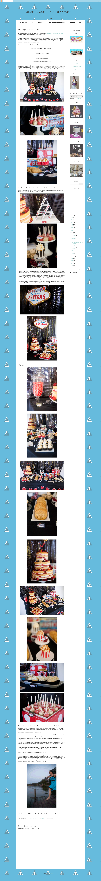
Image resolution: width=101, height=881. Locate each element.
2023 (72, 222)
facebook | (24, 816)
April (73, 253)
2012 (72, 263)
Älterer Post (63, 861)
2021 (72, 225)
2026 (72, 217)
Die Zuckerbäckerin (57, 22)
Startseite (42, 861)
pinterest (33, 816)
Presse (77, 63)
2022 (72, 224)
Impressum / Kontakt (77, 66)
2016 (72, 233)
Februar (73, 256)
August (73, 248)
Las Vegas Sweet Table (76, 245)
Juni (73, 250)
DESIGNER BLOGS (54, 873)
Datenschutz (76, 69)
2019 (72, 229)
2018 (72, 230)
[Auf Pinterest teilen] (52, 818)
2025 (72, 219)
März (73, 255)
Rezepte (41, 22)
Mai (72, 251)
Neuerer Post (21, 861)
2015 (72, 258)
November (74, 236)
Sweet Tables (75, 22)
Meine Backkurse (27, 22)
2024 (72, 221)
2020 (72, 227)
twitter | (29, 816)
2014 (72, 260)
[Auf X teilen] (50, 818)
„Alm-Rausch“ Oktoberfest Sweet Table (55, 33)
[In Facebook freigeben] (51, 818)
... (50, 16)
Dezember (74, 235)
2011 (72, 265)
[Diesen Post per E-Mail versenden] (47, 818)
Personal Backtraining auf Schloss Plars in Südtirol (77, 240)
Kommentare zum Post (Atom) (28, 863)
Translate (79, 98)
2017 (72, 232)
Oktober (73, 238)
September (74, 247)
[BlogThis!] (48, 818)
